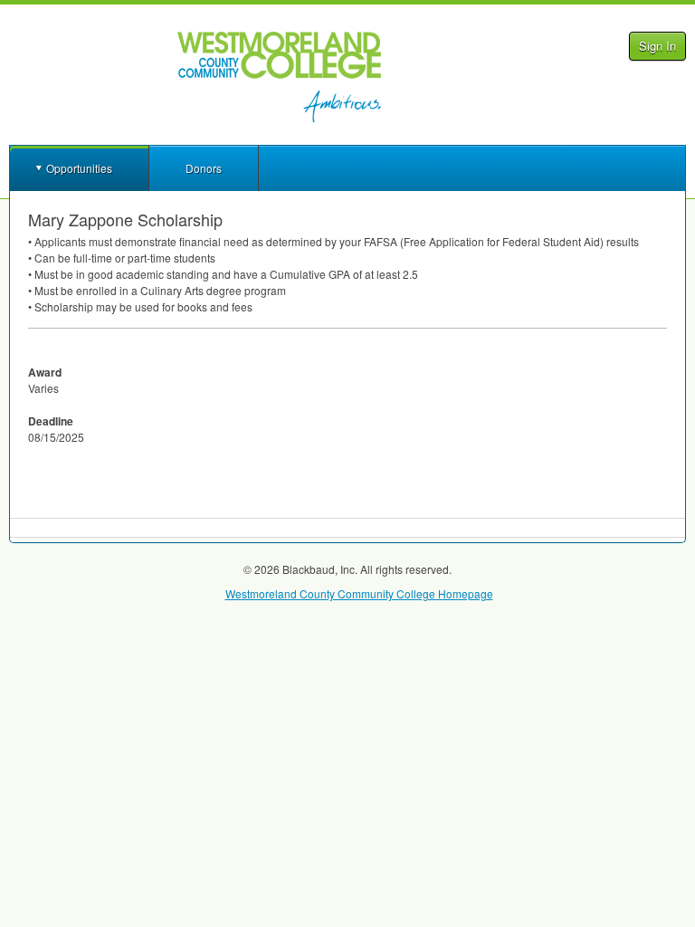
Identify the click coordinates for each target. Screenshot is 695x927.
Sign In (657, 45)
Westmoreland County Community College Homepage (359, 593)
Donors (204, 168)
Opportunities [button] (79, 168)
